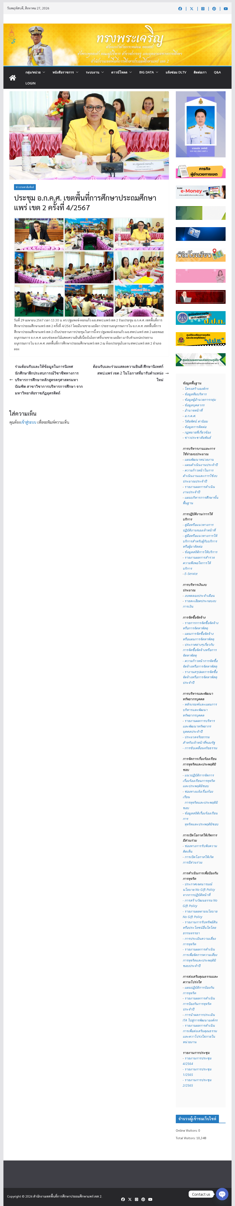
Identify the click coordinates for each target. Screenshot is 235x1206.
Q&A (217, 72)
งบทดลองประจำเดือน (200, 595)
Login (30, 83)
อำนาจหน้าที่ (193, 410)
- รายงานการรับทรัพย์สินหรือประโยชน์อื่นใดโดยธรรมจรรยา (200, 927)
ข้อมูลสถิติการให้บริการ (201, 552)
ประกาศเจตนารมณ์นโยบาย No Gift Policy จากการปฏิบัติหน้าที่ (199, 889)
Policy (198, 917)
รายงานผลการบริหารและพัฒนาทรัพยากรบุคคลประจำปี (199, 726)
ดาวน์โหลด (119, 72)
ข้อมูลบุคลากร (194, 405)
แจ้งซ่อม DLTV (176, 72)
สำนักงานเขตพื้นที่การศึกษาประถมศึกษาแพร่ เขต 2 (67, 1196)
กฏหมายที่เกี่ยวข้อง (198, 432)
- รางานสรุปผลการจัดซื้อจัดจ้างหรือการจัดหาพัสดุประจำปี (200, 677)
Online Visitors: (187, 1130)
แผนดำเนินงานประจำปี (201, 465)
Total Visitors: (186, 1138)
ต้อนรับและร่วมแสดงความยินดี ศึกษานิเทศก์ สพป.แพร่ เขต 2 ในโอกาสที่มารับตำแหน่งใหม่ (128, 373)
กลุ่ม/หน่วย (33, 72)
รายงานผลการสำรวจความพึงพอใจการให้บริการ (199, 563)
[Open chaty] (222, 1194)
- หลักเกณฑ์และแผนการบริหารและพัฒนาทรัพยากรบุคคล (200, 709)
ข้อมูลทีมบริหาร (196, 394)
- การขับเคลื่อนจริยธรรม (200, 748)
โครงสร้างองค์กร (196, 388)
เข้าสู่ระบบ (28, 422)
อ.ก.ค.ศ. (190, 416)
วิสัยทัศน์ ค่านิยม (196, 421)
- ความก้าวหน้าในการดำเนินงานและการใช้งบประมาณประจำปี (200, 475)
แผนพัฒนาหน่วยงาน (199, 459)
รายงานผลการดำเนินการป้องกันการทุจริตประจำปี (199, 1003)
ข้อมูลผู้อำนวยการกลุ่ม (200, 399)
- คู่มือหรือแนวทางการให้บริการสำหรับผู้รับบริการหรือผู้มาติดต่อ (200, 541)
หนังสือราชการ (63, 72)
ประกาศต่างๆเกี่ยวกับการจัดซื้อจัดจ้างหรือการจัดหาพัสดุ (200, 650)
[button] (43, 72)
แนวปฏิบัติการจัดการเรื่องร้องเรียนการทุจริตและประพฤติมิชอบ (199, 780)
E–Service (191, 573)
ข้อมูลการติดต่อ (195, 427)
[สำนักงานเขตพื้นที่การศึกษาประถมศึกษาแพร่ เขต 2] (12, 77)
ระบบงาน (92, 72)
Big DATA (146, 72)
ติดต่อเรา (200, 72)
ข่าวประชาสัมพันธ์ (25, 187)
